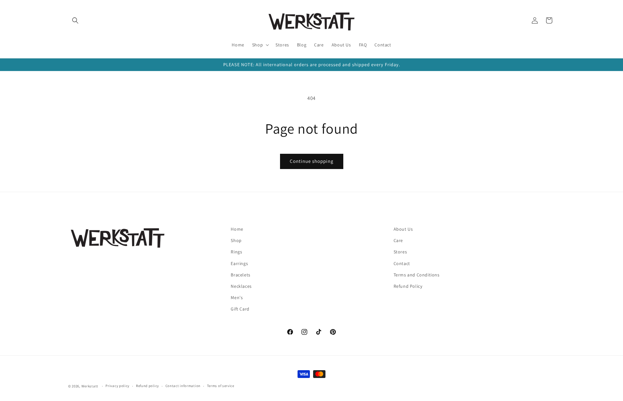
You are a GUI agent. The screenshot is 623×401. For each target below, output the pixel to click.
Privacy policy (117, 385)
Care (398, 240)
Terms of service (220, 385)
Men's (237, 297)
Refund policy (147, 385)
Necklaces (241, 286)
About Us (403, 229)
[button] (75, 20)
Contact (402, 263)
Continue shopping (312, 161)
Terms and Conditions (417, 275)
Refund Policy (408, 286)
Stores (400, 252)
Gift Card (240, 309)
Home (237, 229)
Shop (236, 240)
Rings (236, 252)
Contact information (183, 385)
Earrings (239, 263)
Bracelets (240, 275)
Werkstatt (89, 386)
